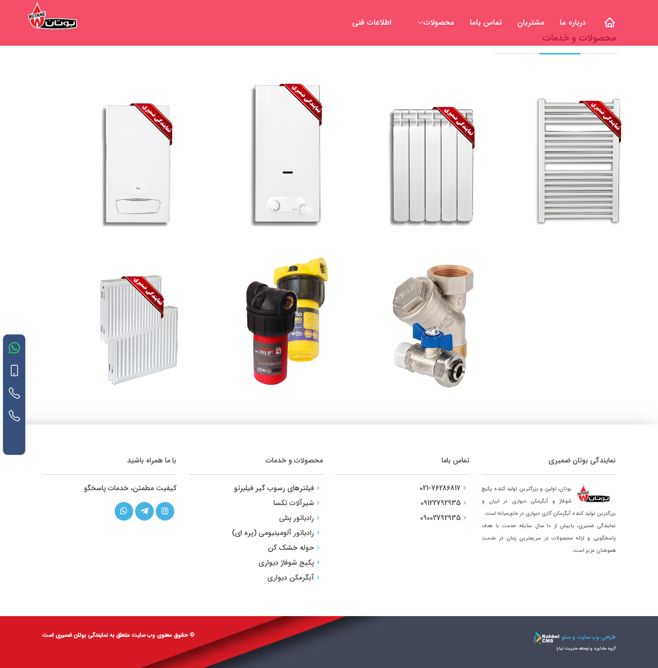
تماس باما (486, 22)
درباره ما (573, 22)
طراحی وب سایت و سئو (588, 637)
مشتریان (530, 22)
